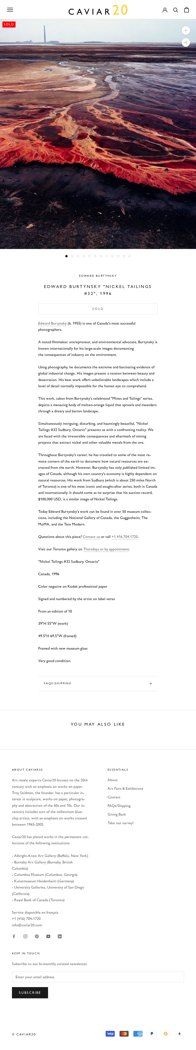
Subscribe (30, 993)
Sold (97, 309)
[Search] (175, 9)
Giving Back (117, 814)
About (113, 780)
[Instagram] (25, 936)
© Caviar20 (24, 1034)
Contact (114, 797)
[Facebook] (14, 936)
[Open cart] (186, 9)
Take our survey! (121, 823)
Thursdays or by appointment (106, 549)
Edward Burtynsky (98, 276)
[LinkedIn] (60, 936)
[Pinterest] (37, 936)
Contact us (91, 536)
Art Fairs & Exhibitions (125, 788)
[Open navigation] (10, 9)
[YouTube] (48, 936)
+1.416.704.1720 (125, 536)
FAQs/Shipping (57, 683)
